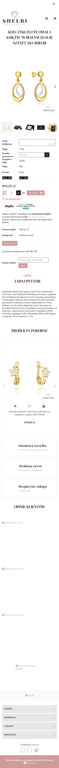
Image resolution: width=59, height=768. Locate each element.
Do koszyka (34, 192)
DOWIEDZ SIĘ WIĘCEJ (37, 217)
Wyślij (23, 265)
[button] (29, 709)
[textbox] (37, 142)
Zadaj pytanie (9, 243)
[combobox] (34, 154)
